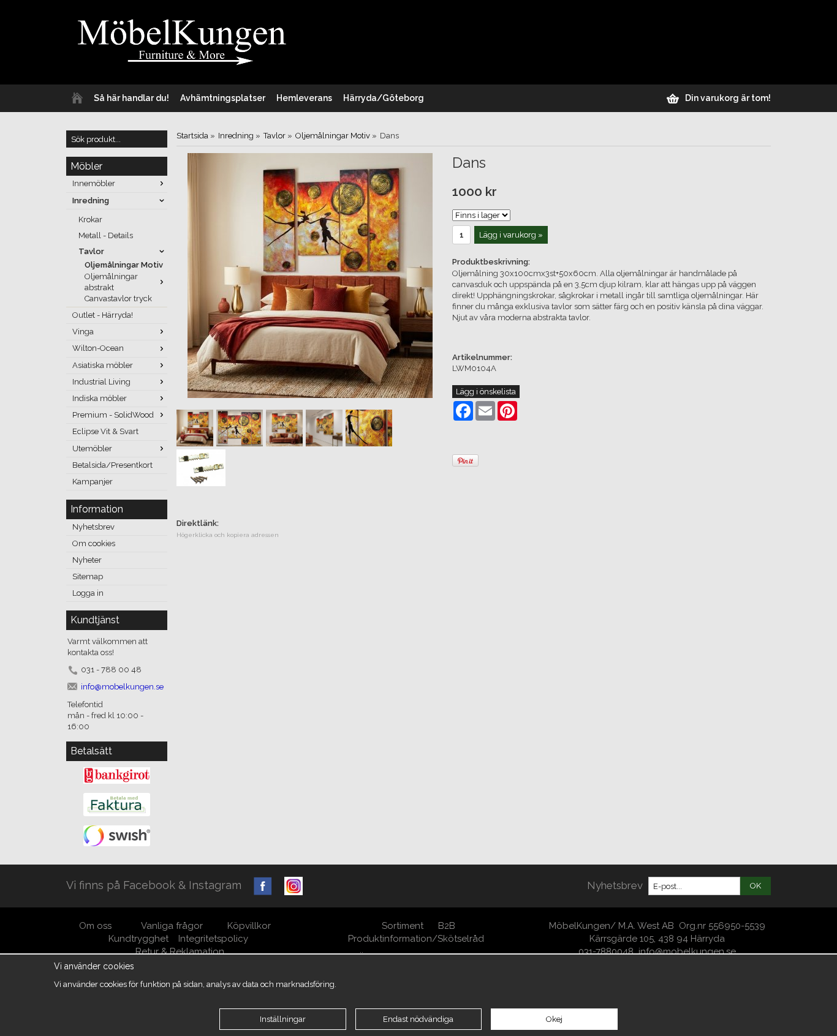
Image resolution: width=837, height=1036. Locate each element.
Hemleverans (304, 98)
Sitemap (87, 576)
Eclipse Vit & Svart (105, 431)
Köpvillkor (249, 925)
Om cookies (93, 543)
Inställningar (283, 1019)
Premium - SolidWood (113, 414)
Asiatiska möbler (102, 365)
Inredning (90, 200)
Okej (554, 1019)
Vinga (83, 331)
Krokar (90, 219)
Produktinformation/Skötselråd (416, 938)
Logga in (88, 593)
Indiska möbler (99, 398)
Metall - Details (105, 235)
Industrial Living (101, 381)
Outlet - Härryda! (102, 315)
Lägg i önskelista (486, 391)
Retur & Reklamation (179, 951)
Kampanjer (92, 481)
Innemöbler (93, 183)
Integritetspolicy (213, 938)
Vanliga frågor (172, 925)
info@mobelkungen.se (687, 951)
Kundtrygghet (138, 938)
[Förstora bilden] (310, 274)
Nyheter (87, 560)
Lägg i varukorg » (511, 234)
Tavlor (91, 251)
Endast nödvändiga (418, 1019)
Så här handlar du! (131, 98)
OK (755, 885)
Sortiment (402, 925)
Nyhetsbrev (93, 526)
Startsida (192, 135)
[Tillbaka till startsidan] (77, 98)
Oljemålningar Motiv (124, 264)
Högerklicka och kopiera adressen (227, 534)
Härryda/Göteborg (383, 98)
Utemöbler (92, 448)
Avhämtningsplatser (222, 98)
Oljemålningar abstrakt (111, 282)
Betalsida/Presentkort (112, 465)
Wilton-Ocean (98, 348)
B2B (446, 925)
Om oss (96, 925)
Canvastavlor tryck (118, 298)
